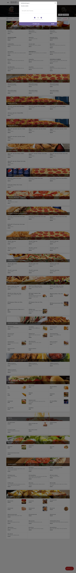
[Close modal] (55, 3)
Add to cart (44, 23)
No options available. (24, 5)
